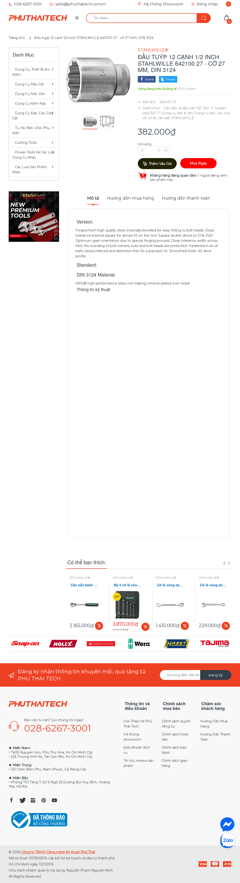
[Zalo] (227, 840)
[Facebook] (11, 800)
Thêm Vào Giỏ (160, 164)
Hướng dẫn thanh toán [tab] (186, 198)
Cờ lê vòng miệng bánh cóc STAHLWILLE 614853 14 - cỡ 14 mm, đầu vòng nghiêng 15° (170, 585)
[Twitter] (22, 800)
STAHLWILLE (183, 118)
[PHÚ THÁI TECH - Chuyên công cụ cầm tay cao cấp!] (38, 18)
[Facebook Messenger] (227, 824)
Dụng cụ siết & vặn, (177, 113)
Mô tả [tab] (93, 198)
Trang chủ (17, 38)
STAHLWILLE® (153, 50)
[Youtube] (54, 800)
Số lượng (144, 144)
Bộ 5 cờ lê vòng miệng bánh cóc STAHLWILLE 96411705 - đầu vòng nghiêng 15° (127, 585)
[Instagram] (32, 800)
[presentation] (224, 563)
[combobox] (148, 18)
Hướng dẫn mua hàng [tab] (130, 198)
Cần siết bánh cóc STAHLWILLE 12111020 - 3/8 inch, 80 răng (84, 585)
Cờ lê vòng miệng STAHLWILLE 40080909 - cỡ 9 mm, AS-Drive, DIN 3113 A (213, 585)
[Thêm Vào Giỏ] (99, 626)
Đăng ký (216, 675)
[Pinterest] (43, 800)
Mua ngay (198, 163)
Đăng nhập (207, 4)
